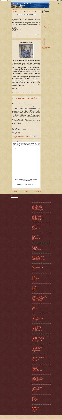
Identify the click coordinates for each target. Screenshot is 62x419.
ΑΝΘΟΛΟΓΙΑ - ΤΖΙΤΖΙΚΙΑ (34, 208)
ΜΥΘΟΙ (32, 309)
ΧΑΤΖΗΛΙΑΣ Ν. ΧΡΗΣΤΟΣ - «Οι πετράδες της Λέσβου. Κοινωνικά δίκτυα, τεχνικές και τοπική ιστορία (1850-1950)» (25, 98)
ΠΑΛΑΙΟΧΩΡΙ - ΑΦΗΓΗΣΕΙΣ (35, 320)
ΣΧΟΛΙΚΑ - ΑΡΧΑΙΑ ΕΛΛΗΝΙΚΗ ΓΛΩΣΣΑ (36, 380)
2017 (43, 40)
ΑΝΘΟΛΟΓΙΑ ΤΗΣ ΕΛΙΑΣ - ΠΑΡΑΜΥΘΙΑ (36, 219)
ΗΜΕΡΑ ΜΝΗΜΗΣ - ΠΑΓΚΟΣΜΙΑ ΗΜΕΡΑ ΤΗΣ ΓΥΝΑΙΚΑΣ (38, 260)
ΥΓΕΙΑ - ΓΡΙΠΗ (33, 390)
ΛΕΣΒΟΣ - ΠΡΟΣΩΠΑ (34, 287)
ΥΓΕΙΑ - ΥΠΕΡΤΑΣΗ (34, 400)
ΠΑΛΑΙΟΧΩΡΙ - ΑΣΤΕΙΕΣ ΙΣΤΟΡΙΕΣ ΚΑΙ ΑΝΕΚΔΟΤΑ (37, 318)
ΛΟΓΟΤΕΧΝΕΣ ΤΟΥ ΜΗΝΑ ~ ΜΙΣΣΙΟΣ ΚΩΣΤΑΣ (37, 300)
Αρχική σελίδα (26, 191)
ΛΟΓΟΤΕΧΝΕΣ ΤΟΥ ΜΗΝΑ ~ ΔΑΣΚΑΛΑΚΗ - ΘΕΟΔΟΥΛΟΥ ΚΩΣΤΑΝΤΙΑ (39, 297)
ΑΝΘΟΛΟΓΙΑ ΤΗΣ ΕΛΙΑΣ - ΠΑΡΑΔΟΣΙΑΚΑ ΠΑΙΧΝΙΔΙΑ (37, 218)
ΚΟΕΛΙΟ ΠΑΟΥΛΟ (34, 268)
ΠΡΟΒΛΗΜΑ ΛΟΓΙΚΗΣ (34, 360)
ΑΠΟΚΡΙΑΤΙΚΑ (33, 227)
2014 (43, 43)
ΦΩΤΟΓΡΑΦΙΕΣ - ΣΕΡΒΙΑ (34, 409)
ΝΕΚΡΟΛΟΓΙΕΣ (33, 310)
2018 (43, 39)
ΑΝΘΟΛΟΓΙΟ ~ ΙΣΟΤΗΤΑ (34, 226)
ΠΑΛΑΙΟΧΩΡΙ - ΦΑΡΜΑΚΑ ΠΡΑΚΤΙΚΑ (36, 348)
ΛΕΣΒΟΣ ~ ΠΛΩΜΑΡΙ (34, 289)
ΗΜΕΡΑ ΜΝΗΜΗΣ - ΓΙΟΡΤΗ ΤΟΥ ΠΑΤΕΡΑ (36, 257)
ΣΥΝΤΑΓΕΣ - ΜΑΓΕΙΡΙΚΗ (34, 369)
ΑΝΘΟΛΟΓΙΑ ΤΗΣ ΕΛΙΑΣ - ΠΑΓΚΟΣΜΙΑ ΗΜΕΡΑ (37, 215)
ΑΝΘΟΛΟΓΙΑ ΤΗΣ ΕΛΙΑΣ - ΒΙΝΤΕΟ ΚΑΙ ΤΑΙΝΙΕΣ (37, 209)
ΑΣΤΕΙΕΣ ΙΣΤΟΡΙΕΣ (34, 229)
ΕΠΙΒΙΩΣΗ (33, 250)
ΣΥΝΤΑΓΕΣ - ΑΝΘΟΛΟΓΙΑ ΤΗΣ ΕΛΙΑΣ (36, 366)
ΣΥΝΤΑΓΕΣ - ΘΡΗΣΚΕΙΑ (34, 368)
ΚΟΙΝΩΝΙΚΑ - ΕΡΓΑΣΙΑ (34, 269)
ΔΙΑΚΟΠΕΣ (33, 236)
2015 (43, 42)
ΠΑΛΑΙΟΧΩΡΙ (33, 316)
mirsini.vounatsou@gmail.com (46, 47)
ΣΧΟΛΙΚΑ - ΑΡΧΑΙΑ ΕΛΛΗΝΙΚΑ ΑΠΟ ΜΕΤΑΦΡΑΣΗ (37, 379)
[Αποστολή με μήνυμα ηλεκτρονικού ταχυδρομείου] (29, 92)
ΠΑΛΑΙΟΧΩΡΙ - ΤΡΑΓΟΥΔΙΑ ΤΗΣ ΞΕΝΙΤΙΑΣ (36, 346)
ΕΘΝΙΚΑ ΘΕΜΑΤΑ (33, 237)
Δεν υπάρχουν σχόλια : (28, 136)
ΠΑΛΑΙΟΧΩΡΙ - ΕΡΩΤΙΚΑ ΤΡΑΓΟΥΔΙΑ (36, 326)
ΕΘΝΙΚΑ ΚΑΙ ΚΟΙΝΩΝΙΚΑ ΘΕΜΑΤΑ (35, 238)
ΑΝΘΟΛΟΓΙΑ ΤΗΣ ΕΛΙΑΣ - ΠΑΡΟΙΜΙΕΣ (36, 220)
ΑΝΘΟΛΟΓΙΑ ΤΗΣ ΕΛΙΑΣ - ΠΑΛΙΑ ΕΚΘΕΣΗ (36, 216)
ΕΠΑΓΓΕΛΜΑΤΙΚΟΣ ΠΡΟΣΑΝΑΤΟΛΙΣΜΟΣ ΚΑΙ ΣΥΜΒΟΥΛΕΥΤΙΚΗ (39, 249)
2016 (43, 41)
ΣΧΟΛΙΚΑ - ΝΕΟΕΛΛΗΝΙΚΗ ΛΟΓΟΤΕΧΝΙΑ (36, 388)
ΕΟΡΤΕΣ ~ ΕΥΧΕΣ (34, 247)
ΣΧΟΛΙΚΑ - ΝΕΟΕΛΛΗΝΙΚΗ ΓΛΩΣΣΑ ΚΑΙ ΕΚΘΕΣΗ (37, 387)
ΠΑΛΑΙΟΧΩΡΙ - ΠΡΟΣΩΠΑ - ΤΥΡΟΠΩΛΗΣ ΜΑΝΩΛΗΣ (37, 337)
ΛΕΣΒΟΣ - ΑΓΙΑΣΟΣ (34, 276)
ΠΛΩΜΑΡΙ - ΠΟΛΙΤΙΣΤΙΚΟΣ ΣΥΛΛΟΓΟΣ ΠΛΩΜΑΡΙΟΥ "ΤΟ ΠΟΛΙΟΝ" (39, 357)
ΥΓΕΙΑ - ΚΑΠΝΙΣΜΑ (34, 397)
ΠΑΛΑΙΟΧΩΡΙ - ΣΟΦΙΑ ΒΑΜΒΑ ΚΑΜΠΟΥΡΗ (36, 340)
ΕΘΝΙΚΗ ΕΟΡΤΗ (33, 239)
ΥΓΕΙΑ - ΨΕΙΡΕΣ (33, 402)
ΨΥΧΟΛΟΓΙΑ (33, 411)
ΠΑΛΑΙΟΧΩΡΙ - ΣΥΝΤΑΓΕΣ (34, 341)
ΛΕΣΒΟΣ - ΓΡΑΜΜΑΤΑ (34, 279)
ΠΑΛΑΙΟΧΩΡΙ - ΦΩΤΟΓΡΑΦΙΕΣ (35, 349)
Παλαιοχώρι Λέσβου (21, 3)
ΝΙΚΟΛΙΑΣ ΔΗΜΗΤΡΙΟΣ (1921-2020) (21, 41)
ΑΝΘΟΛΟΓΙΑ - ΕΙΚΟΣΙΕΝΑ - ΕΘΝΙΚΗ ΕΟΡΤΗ (36, 205)
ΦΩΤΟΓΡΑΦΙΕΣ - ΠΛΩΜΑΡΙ (35, 408)
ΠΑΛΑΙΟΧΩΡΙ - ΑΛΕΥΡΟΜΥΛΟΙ (35, 317)
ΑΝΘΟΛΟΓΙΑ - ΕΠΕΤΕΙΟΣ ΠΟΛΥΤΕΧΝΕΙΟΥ (36, 206)
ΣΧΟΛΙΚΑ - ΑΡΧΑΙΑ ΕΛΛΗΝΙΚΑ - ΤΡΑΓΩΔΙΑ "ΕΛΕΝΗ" (37, 378)
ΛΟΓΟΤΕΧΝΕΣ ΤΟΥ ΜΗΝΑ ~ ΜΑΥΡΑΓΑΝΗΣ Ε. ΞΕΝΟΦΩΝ (38, 299)
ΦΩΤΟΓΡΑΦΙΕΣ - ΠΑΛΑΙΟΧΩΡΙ (35, 407)
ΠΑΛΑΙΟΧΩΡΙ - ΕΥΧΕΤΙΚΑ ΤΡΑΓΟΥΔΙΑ (36, 327)
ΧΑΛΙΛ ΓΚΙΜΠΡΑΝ (34, 410)
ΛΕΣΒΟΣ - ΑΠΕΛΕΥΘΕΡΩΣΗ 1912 (35, 278)
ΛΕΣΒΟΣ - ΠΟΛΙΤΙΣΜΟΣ (34, 286)
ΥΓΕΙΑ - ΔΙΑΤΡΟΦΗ (34, 391)
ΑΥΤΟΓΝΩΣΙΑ (33, 230)
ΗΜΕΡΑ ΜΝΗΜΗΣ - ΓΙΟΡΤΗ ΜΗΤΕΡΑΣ (36, 255)
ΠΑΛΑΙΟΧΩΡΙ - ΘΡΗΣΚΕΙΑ (34, 328)
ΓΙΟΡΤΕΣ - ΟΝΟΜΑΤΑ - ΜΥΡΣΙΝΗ (35, 235)
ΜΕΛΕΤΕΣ (33, 306)
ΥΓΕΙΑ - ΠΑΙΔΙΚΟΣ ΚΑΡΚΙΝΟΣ (35, 399)
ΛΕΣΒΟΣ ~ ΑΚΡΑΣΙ (34, 288)
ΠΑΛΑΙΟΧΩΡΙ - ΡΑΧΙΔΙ (34, 339)
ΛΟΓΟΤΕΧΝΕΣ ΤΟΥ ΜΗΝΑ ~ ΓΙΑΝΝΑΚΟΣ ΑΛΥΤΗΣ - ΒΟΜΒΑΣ (38, 296)
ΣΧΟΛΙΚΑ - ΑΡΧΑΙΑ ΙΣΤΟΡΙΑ (35, 381)
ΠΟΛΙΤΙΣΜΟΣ (33, 358)
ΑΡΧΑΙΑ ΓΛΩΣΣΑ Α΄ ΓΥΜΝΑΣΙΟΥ (35, 228)
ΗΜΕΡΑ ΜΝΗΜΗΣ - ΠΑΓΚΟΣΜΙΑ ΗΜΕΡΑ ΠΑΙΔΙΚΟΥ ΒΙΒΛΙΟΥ (38, 259)
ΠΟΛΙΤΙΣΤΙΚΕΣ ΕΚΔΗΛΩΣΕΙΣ (35, 359)
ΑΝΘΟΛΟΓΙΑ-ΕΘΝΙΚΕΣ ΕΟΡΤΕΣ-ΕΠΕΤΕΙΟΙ (36, 225)
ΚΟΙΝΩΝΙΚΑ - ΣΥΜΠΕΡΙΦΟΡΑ (35, 270)
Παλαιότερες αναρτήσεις (37, 191)
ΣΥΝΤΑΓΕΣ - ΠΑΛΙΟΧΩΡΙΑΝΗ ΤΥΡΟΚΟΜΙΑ (36, 370)
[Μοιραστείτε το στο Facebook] (34, 136)
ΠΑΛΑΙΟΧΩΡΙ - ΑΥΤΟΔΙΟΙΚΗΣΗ (35, 319)
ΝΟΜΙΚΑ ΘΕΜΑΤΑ (34, 311)
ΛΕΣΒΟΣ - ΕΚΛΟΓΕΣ (34, 280)
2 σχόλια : (27, 92)
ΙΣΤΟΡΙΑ (33, 266)
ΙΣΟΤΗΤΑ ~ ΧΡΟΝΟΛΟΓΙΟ (34, 265)
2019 (43, 38)
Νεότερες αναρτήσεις (15, 191)
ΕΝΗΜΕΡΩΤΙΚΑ (33, 245)
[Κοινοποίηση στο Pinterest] (32, 92)
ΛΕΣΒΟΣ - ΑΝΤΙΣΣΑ (34, 277)
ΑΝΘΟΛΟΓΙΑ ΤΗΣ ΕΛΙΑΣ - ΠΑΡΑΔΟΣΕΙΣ (36, 217)
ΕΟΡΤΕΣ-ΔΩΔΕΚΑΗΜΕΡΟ (34, 248)
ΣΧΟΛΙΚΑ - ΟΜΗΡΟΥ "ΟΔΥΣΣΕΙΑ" (35, 389)
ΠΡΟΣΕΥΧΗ (33, 361)
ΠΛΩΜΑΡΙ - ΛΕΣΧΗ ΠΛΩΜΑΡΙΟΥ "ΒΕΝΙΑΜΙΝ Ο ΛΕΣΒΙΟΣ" (38, 356)
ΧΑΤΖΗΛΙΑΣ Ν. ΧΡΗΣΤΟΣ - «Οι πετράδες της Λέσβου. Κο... (47, 27)
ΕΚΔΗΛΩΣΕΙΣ (33, 240)
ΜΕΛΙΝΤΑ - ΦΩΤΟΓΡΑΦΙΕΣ (34, 308)
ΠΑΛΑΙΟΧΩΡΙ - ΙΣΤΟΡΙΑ (34, 329)
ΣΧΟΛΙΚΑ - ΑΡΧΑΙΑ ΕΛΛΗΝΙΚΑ (35, 376)
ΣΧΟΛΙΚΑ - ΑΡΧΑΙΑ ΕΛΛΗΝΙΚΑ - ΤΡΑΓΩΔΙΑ (36, 377)
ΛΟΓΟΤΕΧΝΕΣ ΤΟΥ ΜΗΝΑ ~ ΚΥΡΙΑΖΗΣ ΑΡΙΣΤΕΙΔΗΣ (37, 298)
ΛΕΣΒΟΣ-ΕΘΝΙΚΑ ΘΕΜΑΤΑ (35, 290)
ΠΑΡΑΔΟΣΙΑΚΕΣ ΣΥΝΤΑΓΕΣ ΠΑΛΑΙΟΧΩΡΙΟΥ (37, 350)
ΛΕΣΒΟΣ (15, 137)
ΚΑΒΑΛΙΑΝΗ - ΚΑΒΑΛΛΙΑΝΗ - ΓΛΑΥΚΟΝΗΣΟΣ (37, 267)
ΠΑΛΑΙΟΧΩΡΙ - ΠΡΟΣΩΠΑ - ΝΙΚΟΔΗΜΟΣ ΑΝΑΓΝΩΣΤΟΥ (38, 336)
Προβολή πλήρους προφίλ (45, 48)
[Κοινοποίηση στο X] (33, 136)
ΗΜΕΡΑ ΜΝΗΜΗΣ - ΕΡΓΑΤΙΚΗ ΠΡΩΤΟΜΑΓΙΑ (36, 258)
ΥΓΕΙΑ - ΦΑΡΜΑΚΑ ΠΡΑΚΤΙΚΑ (35, 401)
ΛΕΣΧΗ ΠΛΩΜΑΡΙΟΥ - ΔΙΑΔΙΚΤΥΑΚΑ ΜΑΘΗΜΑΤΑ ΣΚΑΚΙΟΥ (47, 24)
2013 (43, 44)
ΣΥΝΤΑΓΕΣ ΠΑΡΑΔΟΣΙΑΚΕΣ (35, 371)
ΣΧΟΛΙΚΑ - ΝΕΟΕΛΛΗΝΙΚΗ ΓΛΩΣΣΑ (35, 386)
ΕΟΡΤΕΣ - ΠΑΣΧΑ (34, 246)
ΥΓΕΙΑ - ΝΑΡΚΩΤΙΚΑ (34, 398)
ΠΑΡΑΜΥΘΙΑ (33, 351)
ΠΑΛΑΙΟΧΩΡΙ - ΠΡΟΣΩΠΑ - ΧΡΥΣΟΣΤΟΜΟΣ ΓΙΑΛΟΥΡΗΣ (38, 338)
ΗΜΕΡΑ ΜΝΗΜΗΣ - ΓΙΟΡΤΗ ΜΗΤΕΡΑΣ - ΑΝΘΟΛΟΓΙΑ (37, 256)
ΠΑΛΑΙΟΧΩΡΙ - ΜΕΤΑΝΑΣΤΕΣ (35, 331)
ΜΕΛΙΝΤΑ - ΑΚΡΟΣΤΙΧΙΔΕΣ (35, 307)
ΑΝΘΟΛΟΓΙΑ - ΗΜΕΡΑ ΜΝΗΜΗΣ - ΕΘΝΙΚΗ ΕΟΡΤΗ (37, 207)
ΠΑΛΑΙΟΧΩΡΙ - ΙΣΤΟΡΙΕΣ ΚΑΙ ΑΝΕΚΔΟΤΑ (36, 330)
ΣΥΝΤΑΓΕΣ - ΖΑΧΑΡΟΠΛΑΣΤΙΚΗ (35, 367)
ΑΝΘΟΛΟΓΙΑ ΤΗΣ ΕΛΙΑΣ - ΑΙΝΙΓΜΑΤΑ (36, 210)
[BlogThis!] (30, 92)
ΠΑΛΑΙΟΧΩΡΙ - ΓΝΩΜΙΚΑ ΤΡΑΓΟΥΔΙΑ (36, 321)
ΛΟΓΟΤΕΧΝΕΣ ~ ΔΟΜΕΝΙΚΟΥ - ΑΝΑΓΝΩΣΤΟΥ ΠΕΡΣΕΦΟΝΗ (38, 295)
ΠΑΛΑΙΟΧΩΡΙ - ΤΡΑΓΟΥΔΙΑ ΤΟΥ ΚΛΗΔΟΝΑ (36, 347)
